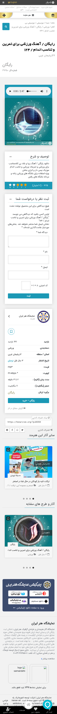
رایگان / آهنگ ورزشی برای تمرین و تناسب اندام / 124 (28, 46)
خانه (53, 23)
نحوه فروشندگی (34, 7)
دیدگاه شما (42, 232)
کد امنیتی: (43, 285)
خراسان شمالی (42, 464)
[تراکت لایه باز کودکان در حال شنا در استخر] (28, 462)
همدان (45, 533)
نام (45, 251)
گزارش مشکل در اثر (15, 408)
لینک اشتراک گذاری (40, 417)
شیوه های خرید (46, 7)
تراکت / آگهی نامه (8, 485)
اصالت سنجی (9, 7)
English (13, 2)
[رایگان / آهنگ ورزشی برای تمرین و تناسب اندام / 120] (28, 531)
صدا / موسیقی (43, 23)
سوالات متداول (21, 7)
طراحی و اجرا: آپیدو (5, 703)
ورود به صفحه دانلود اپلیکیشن (30, 608)
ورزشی (46, 27)
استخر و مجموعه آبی (25, 485)
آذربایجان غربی (46, 55)
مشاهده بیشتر (48, 658)
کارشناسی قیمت (31, 10)
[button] (28, 157)
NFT (21, 10)
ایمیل (44, 267)
